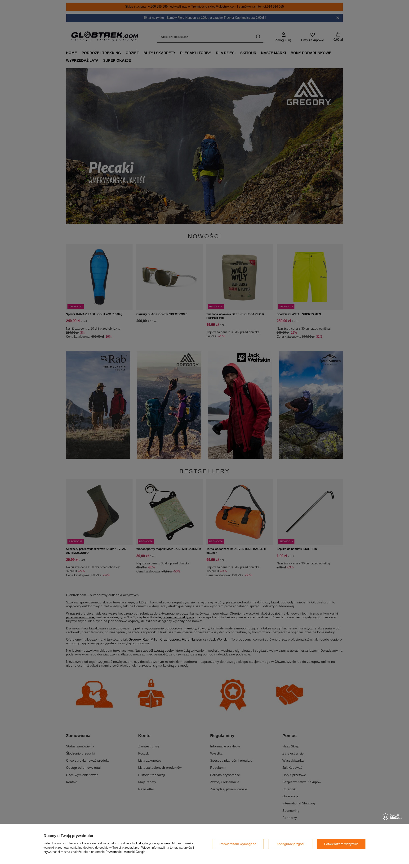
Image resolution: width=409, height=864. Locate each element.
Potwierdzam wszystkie (341, 844)
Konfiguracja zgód (290, 844)
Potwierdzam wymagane (238, 844)
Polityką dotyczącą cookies (151, 843)
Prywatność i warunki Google (125, 852)
